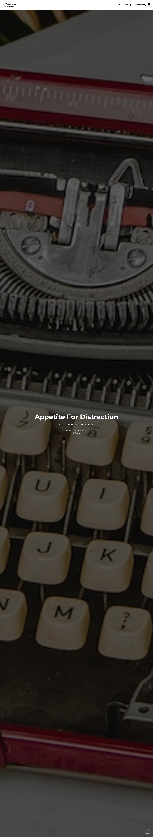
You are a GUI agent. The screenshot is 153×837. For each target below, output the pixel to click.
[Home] (9, 4)
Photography (140, 5)
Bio (118, 5)
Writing (127, 5)
